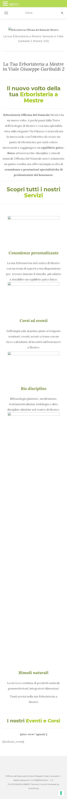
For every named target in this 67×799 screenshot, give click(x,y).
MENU (14, 4)
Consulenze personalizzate (33, 252)
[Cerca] (62, 13)
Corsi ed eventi (34, 320)
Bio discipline (33, 388)
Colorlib (43, 784)
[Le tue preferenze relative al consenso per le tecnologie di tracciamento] (61, 793)
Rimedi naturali (33, 672)
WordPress (33, 788)
